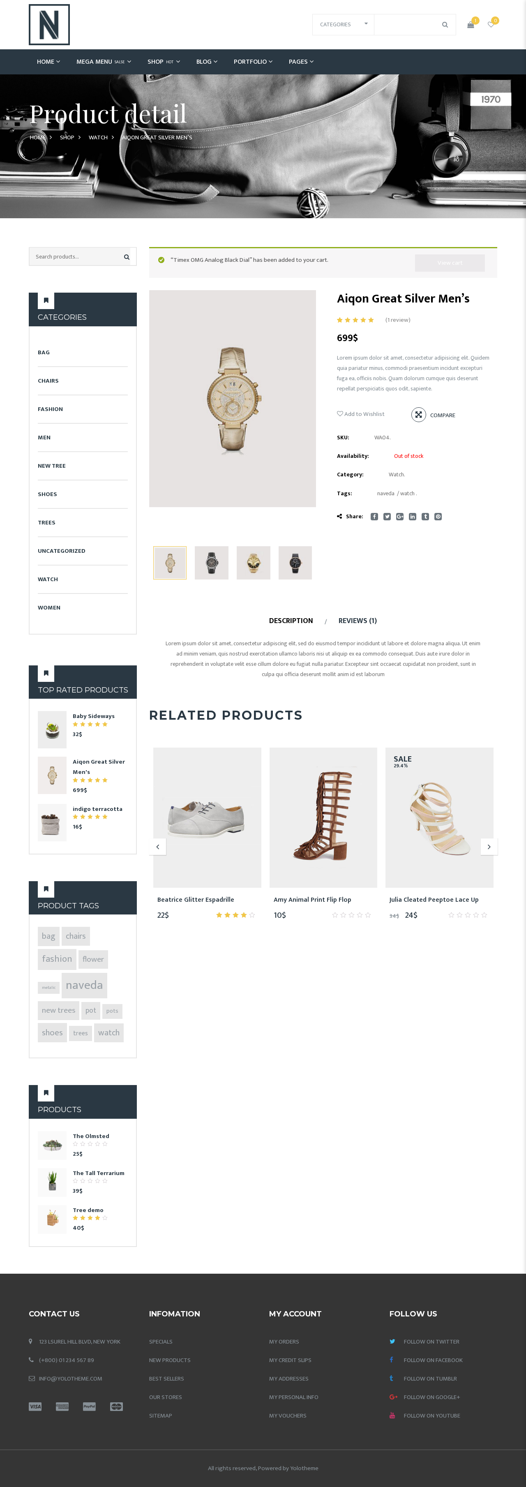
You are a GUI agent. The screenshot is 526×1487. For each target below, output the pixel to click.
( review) (398, 320)
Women (49, 608)
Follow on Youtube (432, 1416)
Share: (354, 516)
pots (112, 1011)
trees (80, 1033)
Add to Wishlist (364, 414)
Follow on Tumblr (430, 1379)
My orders (284, 1342)
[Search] (127, 257)
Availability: (353, 456)
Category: (350, 474)
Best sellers (166, 1379)
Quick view (236, 900)
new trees (58, 1010)
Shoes (47, 494)
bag (48, 936)
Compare (442, 415)
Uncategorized (61, 551)
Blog (204, 61)
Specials (161, 1342)
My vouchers (288, 1416)
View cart (450, 263)
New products (170, 1360)
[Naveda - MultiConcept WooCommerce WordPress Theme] (49, 24)
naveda (84, 985)
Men (44, 437)
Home (45, 61)
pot (90, 1010)
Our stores (165, 1397)
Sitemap (160, 1416)
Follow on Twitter (431, 1342)
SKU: (343, 437)
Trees (46, 522)
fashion (57, 959)
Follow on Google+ (432, 1397)
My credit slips (290, 1360)
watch (109, 1033)
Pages (298, 61)
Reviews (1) (358, 621)
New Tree (52, 466)
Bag (44, 352)
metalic (48, 987)
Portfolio (250, 61)
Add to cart (217, 900)
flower (93, 959)
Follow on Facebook (433, 1360)
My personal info (293, 1397)
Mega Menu (100, 61)
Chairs (48, 381)
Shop (160, 61)
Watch (98, 137)
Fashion (50, 409)
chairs (76, 936)
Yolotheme (304, 1468)
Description (291, 621)
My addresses (289, 1379)
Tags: (344, 493)
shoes (52, 1032)
